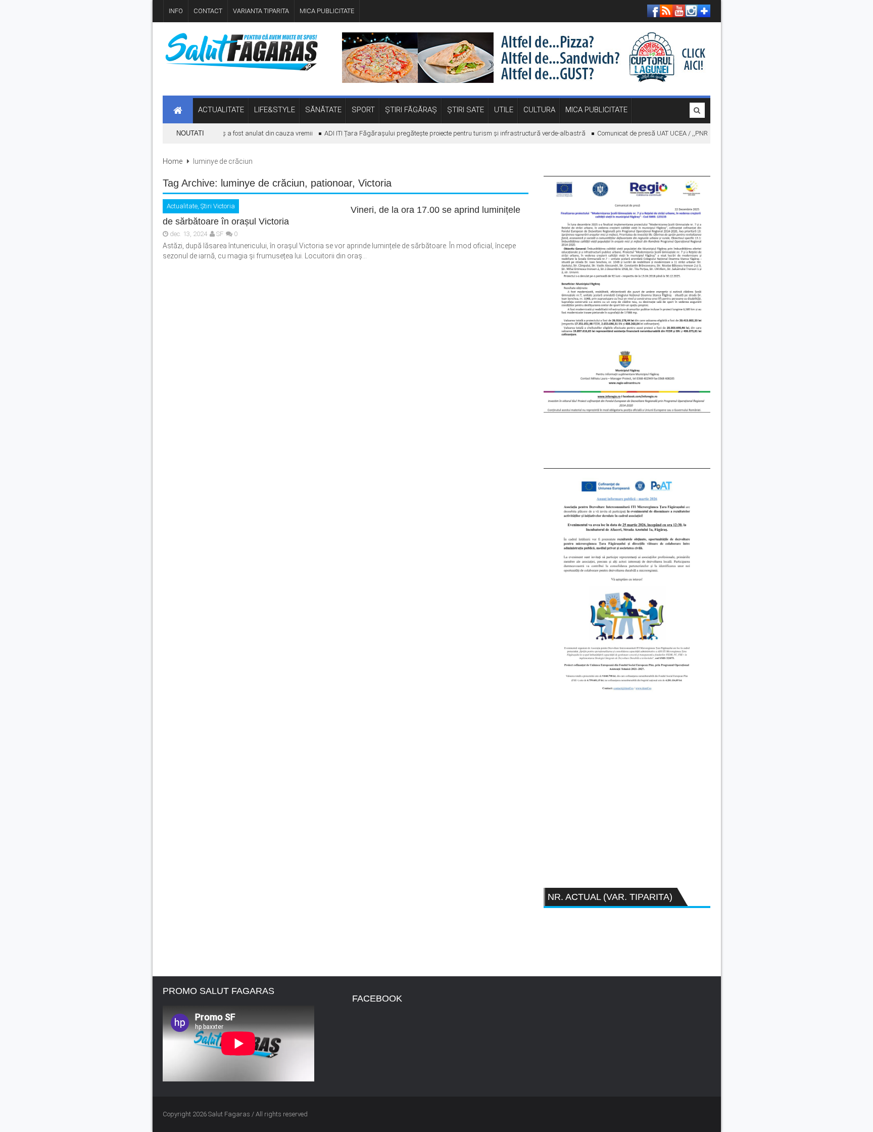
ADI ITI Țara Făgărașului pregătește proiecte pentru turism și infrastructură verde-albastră (444, 133)
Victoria (375, 183)
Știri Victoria (218, 206)
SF (219, 234)
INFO (176, 11)
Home (172, 161)
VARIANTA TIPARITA (261, 11)
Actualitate (182, 206)
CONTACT (207, 11)
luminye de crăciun (263, 183)
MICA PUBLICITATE (327, 11)
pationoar (331, 183)
